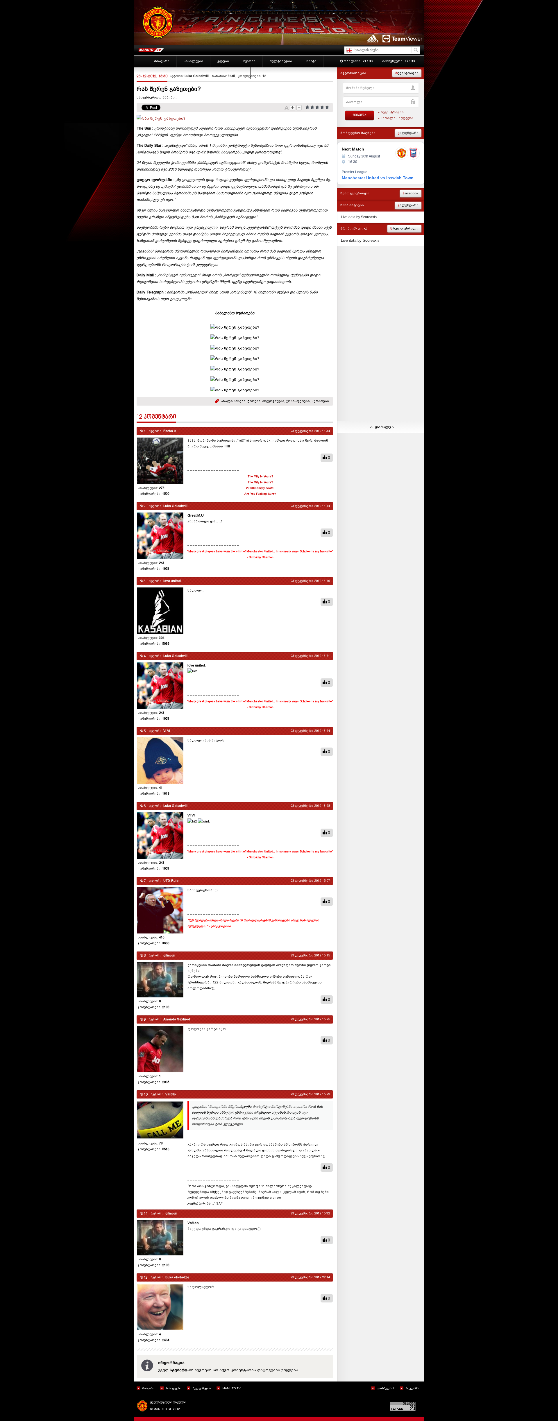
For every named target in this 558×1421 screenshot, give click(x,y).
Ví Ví (166, 731)
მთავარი (148, 1388)
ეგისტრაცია (407, 73)
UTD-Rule (170, 881)
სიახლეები (173, 1388)
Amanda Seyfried (176, 1019)
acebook (411, 193)
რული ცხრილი (404, 228)
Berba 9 (169, 431)
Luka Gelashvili (197, 76)
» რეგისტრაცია (391, 112)
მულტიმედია (202, 1388)
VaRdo (170, 1094)
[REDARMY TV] (151, 48)
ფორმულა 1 (385, 1388)
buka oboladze (177, 1277)
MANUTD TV (231, 1388)
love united (172, 581)
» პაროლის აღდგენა (395, 118)
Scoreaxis (369, 217)
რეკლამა (412, 1388)
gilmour (169, 955)
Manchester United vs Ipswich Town (378, 177)
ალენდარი (408, 133)
